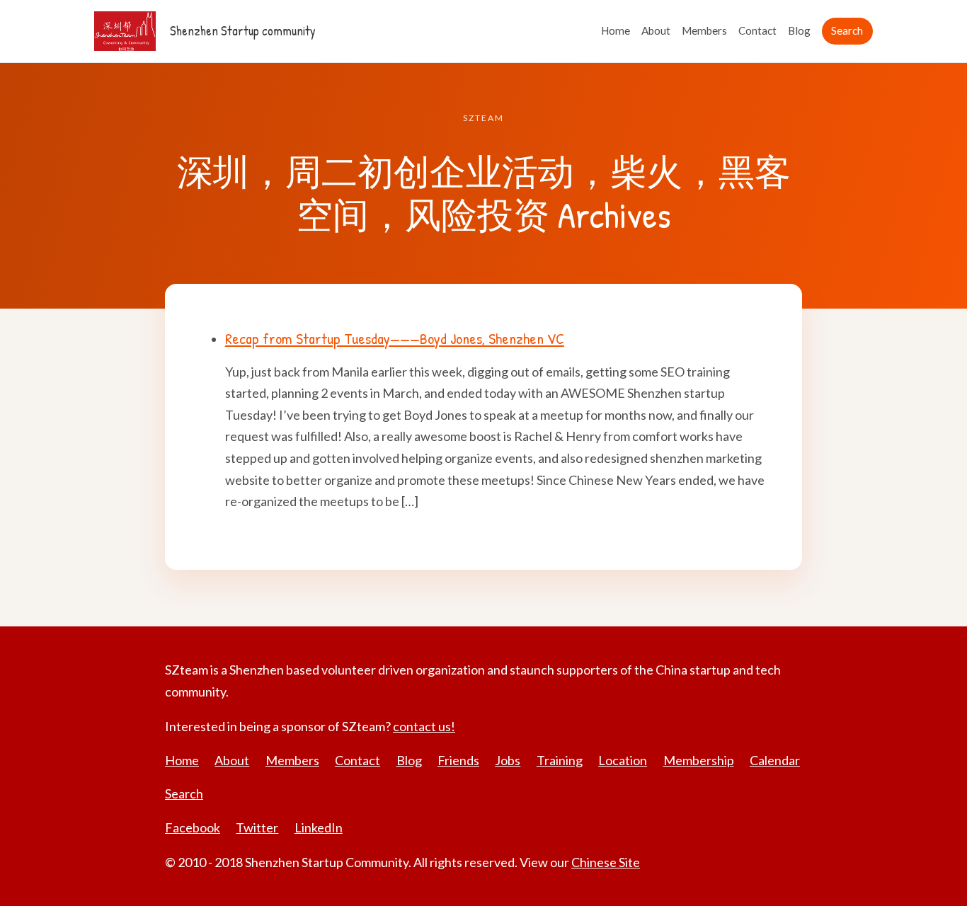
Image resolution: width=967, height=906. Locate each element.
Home (615, 30)
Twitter (257, 827)
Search (847, 30)
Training (560, 760)
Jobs (507, 760)
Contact (757, 30)
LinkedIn (318, 827)
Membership (698, 760)
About (655, 30)
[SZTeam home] (125, 31)
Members (704, 30)
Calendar (775, 760)
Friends (458, 760)
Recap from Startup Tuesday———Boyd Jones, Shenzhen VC (394, 338)
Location (622, 760)
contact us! (424, 726)
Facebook (192, 827)
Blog (799, 30)
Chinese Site (605, 862)
